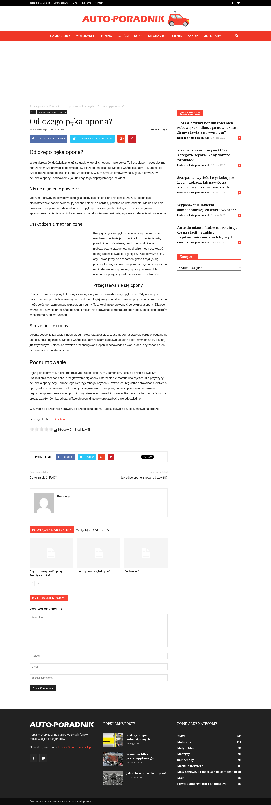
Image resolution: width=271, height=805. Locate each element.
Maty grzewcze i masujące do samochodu (207, 771)
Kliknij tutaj (58, 419)
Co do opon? (131, 571)
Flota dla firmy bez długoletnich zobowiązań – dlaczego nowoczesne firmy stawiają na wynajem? (207, 127)
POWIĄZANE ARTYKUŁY (51, 530)
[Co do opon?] (146, 553)
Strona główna (61, 2)
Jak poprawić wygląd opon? (93, 571)
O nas (75, 2)
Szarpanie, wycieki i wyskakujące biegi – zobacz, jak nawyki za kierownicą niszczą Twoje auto (205, 182)
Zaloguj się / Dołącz (40, 2)
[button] (236, 36)
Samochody (60, 36)
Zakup (192, 36)
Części (123, 36)
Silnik (177, 36)
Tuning (106, 36)
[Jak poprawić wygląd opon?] (98, 553)
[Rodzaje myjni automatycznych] (113, 740)
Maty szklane (186, 748)
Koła (138, 36)
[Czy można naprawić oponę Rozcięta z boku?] (51, 553)
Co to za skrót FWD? (43, 477)
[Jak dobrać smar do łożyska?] (113, 778)
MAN (180, 777)
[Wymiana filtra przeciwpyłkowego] (113, 759)
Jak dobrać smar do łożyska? (146, 773)
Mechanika (157, 36)
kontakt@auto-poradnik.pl (74, 747)
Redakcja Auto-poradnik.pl (193, 137)
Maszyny (183, 754)
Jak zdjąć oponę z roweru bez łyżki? (144, 477)
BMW (181, 736)
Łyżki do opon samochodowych (52, 112)
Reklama (86, 2)
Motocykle (85, 36)
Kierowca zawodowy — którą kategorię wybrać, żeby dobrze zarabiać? (203, 155)
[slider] (41, 429)
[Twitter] (238, 2)
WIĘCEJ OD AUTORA (92, 530)
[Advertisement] (135, 70)
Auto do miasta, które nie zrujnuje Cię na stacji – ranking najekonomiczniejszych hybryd (207, 232)
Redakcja (41, 129)
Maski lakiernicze (190, 766)
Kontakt (99, 2)
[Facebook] (232, 2)
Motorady (212, 36)
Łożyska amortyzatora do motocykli (203, 783)
